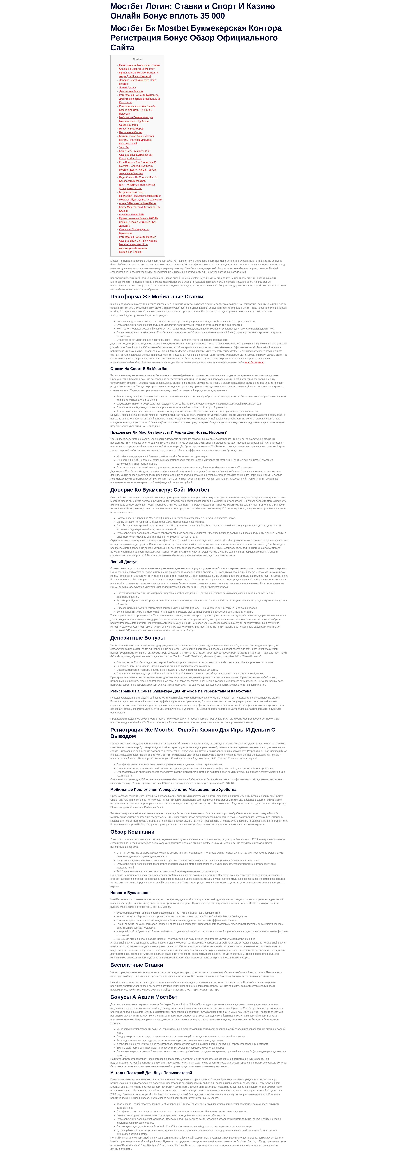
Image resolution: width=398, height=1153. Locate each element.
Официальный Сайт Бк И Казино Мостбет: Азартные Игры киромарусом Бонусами (138, 244)
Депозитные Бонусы (131, 91)
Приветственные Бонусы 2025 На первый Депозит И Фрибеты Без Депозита (138, 222)
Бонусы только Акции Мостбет (136, 136)
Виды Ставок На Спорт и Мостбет (138, 177)
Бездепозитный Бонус (132, 192)
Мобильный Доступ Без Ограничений (140, 199)
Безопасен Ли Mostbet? (132, 181)
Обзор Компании (129, 125)
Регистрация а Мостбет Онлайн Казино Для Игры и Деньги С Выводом (137, 110)
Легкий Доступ (127, 87)
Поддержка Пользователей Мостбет (140, 196)
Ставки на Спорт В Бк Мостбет (137, 69)
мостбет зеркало (254, 362)
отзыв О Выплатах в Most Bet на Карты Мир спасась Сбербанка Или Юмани (139, 207)
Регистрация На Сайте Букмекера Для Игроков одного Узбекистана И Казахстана (139, 99)
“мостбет (124, 147)
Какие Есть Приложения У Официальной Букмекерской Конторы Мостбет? (135, 155)
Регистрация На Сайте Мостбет (137, 237)
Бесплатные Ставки (130, 132)
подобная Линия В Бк (131, 214)
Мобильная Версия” (130, 252)
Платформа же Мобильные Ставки (139, 65)
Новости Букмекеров (131, 128)
